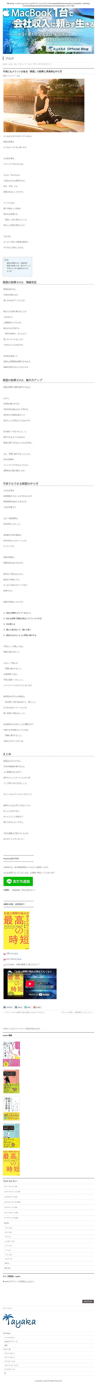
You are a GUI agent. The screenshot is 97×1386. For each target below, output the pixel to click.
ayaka (46, 1381)
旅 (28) (6, 1223)
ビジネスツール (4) (10, 1197)
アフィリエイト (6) (10, 1186)
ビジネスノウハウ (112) (12, 1202)
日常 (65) (7, 1268)
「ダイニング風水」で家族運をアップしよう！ (77, 1012)
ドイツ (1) (7, 1250)
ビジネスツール (9, 1369)
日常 (18, 76)
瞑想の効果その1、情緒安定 (17, 263)
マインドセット (9, 1353)
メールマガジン (9, 1337)
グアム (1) (7, 1236)
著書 (5, 1345)
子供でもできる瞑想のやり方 (17, 268)
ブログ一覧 (6, 1349)
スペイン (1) (8, 1245)
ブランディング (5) (10, 1207)
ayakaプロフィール (11, 1341)
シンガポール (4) (9, 1241)
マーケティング (9, 1361)
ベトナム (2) (8, 1254)
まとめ (9, 271)
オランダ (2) (8, 1232)
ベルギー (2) (8, 1259)
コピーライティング (11, 1365)
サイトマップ (7, 1308)
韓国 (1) (7, 1263)
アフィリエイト (9, 1357)
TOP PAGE (6, 1333)
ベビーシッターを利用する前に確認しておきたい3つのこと (24, 1012)
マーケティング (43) (11, 1218)
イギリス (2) (8, 1228)
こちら (15, 953)
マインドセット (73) (11, 1213)
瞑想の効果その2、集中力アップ (19, 266)
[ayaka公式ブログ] (48, 31)
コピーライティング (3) (12, 1192)
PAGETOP (88, 1301)
